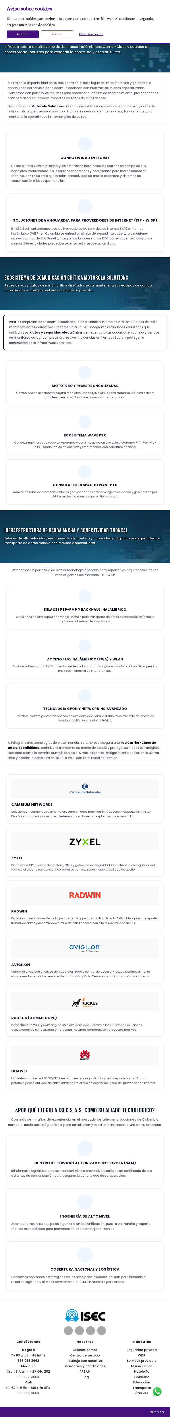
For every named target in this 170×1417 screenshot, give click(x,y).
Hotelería (141, 1371)
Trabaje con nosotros (85, 1360)
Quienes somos (85, 1350)
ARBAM (85, 1371)
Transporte (142, 1388)
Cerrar (57, 34)
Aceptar (23, 34)
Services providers (141, 1360)
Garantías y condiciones (85, 1366)
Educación (141, 1382)
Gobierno (141, 1377)
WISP (141, 1355)
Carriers (141, 1393)
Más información (91, 34)
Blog (85, 1377)
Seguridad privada (142, 1350)
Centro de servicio (85, 1355)
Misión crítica (142, 1366)
